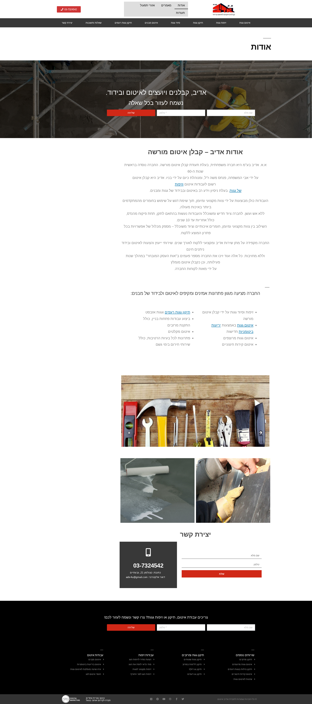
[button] (69, 9)
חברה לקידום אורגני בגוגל (98, 700)
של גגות (235, 191)
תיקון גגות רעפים (123, 22)
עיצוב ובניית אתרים (95, 698)
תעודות (180, 12)
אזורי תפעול (147, 5)
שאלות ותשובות (94, 22)
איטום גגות (244, 22)
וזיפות (179, 184)
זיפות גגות (221, 22)
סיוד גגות (175, 22)
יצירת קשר (67, 22)
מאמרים (166, 5)
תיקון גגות (198, 22)
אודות (181, 5)
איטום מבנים (151, 22)
